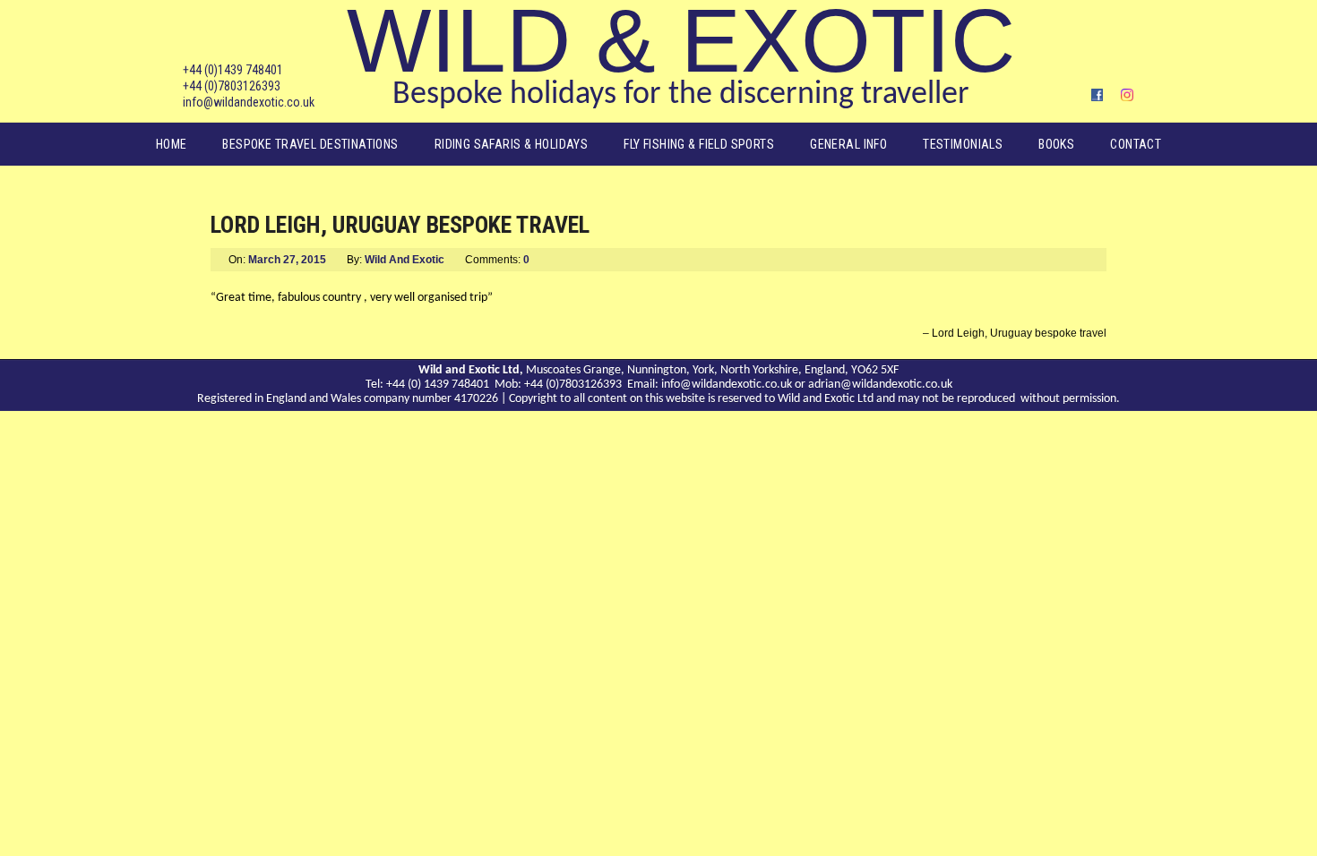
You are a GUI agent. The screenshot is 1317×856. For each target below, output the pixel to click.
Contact (1135, 144)
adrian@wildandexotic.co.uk (880, 384)
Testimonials (963, 144)
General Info (848, 144)
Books (1056, 144)
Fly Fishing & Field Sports (699, 144)
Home (171, 144)
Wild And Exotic (404, 259)
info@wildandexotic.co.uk (248, 102)
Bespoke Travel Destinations (310, 144)
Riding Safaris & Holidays (512, 144)
